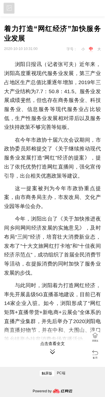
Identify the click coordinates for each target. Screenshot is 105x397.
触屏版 (47, 373)
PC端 (61, 373)
